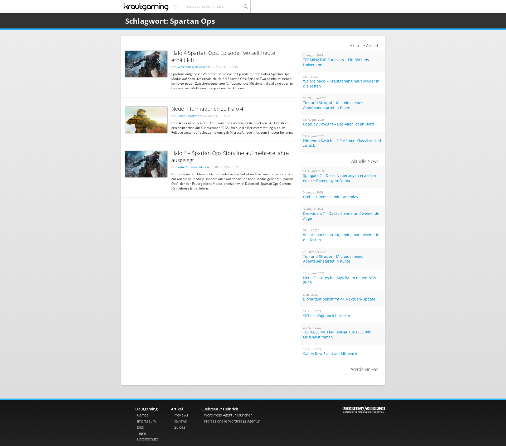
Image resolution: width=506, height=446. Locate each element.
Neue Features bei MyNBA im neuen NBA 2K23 (339, 280)
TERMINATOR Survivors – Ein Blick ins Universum (336, 62)
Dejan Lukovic (187, 116)
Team (141, 433)
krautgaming (146, 7)
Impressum (146, 421)
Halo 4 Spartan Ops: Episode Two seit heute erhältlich (223, 56)
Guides (179, 427)
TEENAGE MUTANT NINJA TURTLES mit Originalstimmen (337, 335)
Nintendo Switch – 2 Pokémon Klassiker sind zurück (342, 143)
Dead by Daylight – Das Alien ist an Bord (338, 124)
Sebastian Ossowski (191, 67)
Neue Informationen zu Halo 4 (207, 108)
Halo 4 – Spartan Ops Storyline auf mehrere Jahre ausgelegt (230, 156)
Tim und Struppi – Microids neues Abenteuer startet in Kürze (333, 105)
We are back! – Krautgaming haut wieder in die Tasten (341, 84)
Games (143, 415)
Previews (181, 415)
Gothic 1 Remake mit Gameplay (330, 197)
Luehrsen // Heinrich (219, 408)
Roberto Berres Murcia (193, 167)
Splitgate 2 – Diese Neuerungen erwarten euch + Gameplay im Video (339, 178)
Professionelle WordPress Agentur (232, 421)
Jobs (140, 427)
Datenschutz (147, 439)
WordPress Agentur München (228, 415)
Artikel (177, 408)
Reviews (180, 421)
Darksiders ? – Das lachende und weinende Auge (341, 216)
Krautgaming (146, 408)
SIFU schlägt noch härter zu (327, 315)
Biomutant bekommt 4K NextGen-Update (339, 299)
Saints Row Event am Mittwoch (330, 353)
